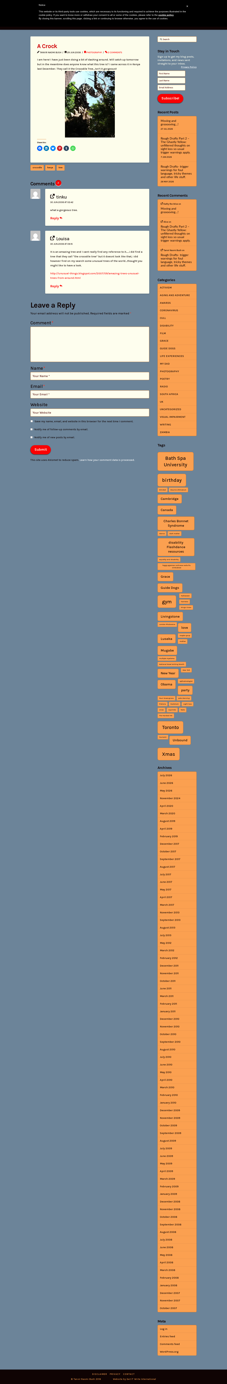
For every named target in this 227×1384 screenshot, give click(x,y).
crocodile (37, 167)
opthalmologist (186, 681)
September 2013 (170, 920)
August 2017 (167, 866)
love (184, 628)
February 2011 (168, 1003)
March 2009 (167, 1178)
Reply (55, 218)
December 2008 (170, 1201)
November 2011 (169, 973)
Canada (167, 510)
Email (37, 386)
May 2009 (166, 1163)
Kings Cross (186, 607)
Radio (164, 386)
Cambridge (169, 499)
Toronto (170, 727)
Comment (41, 323)
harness (184, 601)
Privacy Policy (189, 67)
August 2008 (168, 1232)
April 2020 (166, 805)
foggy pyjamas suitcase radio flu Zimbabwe (177, 566)
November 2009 (170, 1118)
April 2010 (166, 1079)
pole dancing (184, 698)
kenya (50, 167)
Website (39, 404)
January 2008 (168, 1285)
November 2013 (169, 912)
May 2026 (166, 790)
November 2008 (170, 1209)
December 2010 (169, 1018)
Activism (166, 287)
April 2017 (166, 897)
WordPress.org (169, 1351)
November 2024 (170, 798)
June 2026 (166, 783)
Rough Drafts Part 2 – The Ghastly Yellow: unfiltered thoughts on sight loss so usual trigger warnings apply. (175, 145)
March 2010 (167, 1087)
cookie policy (166, 15)
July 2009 (166, 1148)
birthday (172, 480)
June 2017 (166, 881)
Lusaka (166, 639)
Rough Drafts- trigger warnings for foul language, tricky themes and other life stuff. (176, 172)
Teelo (183, 710)
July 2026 (166, 775)
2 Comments (114, 52)
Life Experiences (172, 356)
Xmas (168, 754)
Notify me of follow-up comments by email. (61, 429)
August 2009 (168, 1140)
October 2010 (168, 1034)
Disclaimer (99, 1374)
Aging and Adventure (175, 295)
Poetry (165, 378)
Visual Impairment (172, 416)
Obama (166, 684)
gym (167, 601)
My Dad (165, 363)
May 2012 (165, 942)
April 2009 (166, 1171)
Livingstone (170, 616)
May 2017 (165, 889)
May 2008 (166, 1254)
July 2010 (165, 1056)
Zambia (165, 432)
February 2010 (169, 1095)
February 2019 (169, 836)
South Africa (169, 394)
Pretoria (162, 704)
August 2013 (167, 927)
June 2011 (165, 988)
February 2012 (169, 958)
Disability (166, 325)
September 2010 (170, 1041)
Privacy (115, 1374)
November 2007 (170, 1300)
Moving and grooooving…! (169, 123)
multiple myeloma (166, 658)
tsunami (163, 737)
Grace (164, 340)
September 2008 (170, 1224)
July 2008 (166, 1239)
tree (60, 167)
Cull (163, 318)
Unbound (180, 740)
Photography (94, 52)
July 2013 (165, 935)
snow (161, 710)
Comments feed (170, 1344)
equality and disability (169, 559)
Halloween (185, 596)
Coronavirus (169, 310)
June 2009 (166, 1156)
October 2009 (168, 1125)
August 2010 (167, 1049)
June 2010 (166, 1064)
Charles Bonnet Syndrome (176, 523)
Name (37, 368)
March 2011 (166, 996)
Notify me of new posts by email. (54, 437)
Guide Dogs (167, 348)
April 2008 (166, 1262)
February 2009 (169, 1186)
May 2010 (165, 1072)
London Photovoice (167, 624)
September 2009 (170, 1133)
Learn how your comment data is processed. (107, 459)
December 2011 (169, 965)
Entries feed (167, 1336)
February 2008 (169, 1277)
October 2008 (168, 1216)
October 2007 (168, 1308)
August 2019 (167, 821)
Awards (165, 302)
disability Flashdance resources (176, 546)
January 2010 (168, 1102)
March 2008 (167, 1270)
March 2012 (167, 950)
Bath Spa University (175, 461)
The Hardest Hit (165, 716)
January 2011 (167, 1011)
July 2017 (165, 874)
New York (186, 670)
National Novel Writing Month (171, 664)
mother (183, 641)
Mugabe (167, 650)
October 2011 (167, 981)
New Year (168, 673)
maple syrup (185, 635)
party (185, 690)
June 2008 (166, 1247)
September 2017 (170, 859)
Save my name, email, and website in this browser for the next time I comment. (84, 421)
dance (162, 533)
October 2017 (168, 851)
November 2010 (169, 1026)
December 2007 (170, 1293)
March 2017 (167, 904)
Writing (165, 424)
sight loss (187, 704)
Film (163, 333)
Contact (129, 1374)
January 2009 (168, 1193)
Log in (163, 1328)
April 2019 (166, 828)
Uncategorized (170, 409)
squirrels (172, 710)
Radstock (174, 704)
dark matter (174, 533)
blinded (162, 490)
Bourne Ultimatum (178, 490)
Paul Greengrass (166, 698)
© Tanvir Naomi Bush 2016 (86, 1379)
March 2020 (167, 813)
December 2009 (170, 1110)
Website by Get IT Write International (134, 1379)
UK (161, 401)
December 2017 (169, 843)
